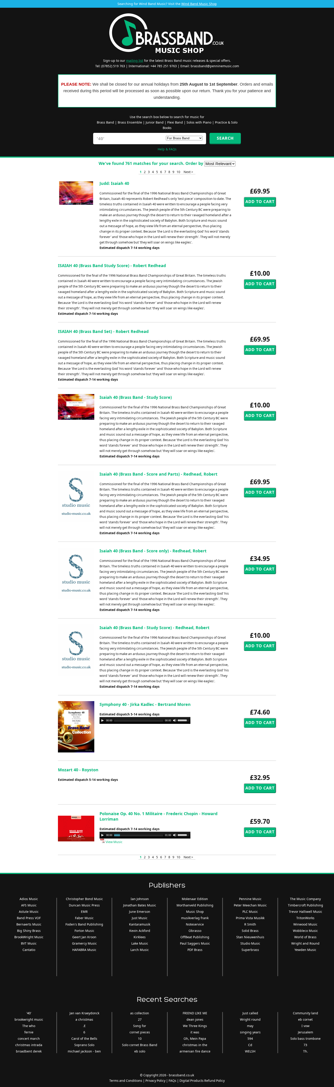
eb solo (139, 1051)
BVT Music (29, 943)
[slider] (184, 720)
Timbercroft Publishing (305, 905)
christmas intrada (28, 1045)
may (250, 1026)
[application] (145, 720)
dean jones (195, 1019)
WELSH (250, 1051)
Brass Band (105, 122)
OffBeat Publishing (194, 937)
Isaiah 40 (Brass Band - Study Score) (136, 397)
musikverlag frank (195, 918)
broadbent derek (29, 1051)
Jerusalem (305, 1032)
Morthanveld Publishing (195, 905)
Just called (250, 1013)
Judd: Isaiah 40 (114, 183)
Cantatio (28, 950)
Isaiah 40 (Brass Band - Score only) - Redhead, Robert (153, 550)
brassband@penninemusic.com (215, 66)
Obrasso (195, 930)
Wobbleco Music (305, 930)
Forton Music (84, 930)
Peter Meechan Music (250, 905)
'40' (28, 1013)
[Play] (102, 720)
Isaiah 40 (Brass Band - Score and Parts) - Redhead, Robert (158, 474)
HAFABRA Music (84, 950)
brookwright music (29, 1019)
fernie (28, 1032)
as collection (139, 1013)
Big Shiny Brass (29, 930)
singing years (250, 1032)
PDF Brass (194, 950)
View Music (113, 842)
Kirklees (140, 937)
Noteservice (195, 924)
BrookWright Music (28, 937)
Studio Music (250, 943)
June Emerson (139, 911)
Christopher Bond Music (84, 899)
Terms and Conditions (125, 1080)
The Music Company (305, 899)
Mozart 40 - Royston (78, 769)
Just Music (139, 918)
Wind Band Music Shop (199, 4)
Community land (305, 1013)
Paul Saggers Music (195, 943)
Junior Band (155, 122)
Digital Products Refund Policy (202, 1080)
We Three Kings (195, 1026)
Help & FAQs (167, 149)
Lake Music (139, 943)
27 (140, 1019)
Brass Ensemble (130, 122)
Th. (305, 1051)
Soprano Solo (84, 1045)
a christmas (84, 1019)
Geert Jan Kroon (84, 937)
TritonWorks (305, 918)
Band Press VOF (29, 918)
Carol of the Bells (84, 1038)
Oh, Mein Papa (195, 1038)
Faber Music (84, 918)
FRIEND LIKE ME (195, 1013)
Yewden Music (305, 950)
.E (84, 1026)
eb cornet (305, 1019)
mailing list (134, 60)
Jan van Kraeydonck (84, 1013)
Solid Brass (250, 930)
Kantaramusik (139, 924)
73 (305, 1045)
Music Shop (195, 911)
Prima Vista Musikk (250, 918)
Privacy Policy (155, 1080)
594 (250, 1038)
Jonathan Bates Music (139, 905)
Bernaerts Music (28, 924)
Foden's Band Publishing (84, 924)
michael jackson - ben (84, 1051)
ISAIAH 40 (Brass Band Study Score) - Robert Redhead (112, 265)
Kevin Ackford (139, 930)
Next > (188, 172)
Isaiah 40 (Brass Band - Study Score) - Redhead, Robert (154, 627)
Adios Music (29, 899)
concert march (29, 1038)
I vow (305, 1026)
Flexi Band (175, 122)
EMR (84, 911)
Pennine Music (250, 899)
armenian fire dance (194, 1051)
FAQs (172, 1080)
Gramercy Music (84, 943)
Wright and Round (305, 943)
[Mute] (175, 720)
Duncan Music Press (84, 905)
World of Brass (305, 937)
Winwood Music (305, 924)
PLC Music (250, 911)
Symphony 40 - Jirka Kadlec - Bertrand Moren (145, 704)
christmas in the (194, 1045)
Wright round (250, 1019)
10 (178, 172)
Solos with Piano (199, 122)
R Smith (250, 924)
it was (194, 1032)
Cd (250, 1045)
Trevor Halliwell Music (305, 911)
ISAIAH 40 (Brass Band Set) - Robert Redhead (103, 331)
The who (28, 1026)
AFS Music (29, 905)
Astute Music (29, 911)
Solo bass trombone (305, 1038)
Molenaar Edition (195, 899)
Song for (139, 1026)
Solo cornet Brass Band (139, 1045)
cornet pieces (140, 1032)
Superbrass (250, 950)
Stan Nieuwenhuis (250, 937)
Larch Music (139, 950)
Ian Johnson (140, 899)
